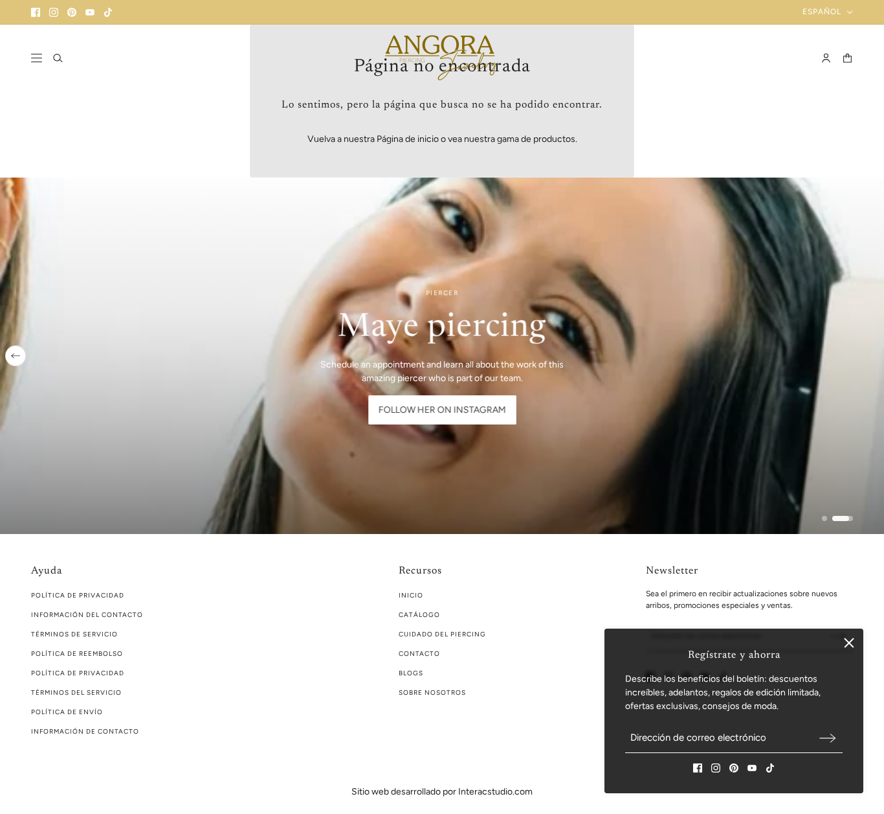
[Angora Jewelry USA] (442, 57)
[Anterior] (15, 355)
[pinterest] (72, 12)
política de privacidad (77, 595)
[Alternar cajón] (36, 58)
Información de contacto (85, 731)
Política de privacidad (77, 673)
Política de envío (67, 712)
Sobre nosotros (432, 692)
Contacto (419, 653)
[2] (842, 518)
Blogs (411, 673)
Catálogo (419, 614)
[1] (824, 518)
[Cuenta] (826, 58)
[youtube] (90, 12)
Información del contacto (87, 614)
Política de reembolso (77, 653)
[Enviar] (827, 737)
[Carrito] (847, 58)
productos (554, 139)
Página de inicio (408, 139)
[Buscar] (57, 58)
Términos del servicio (76, 692)
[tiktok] (108, 12)
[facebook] (35, 12)
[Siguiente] (868, 355)
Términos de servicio (74, 634)
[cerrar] (849, 642)
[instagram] (54, 12)
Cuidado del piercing (442, 634)
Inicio (411, 595)
